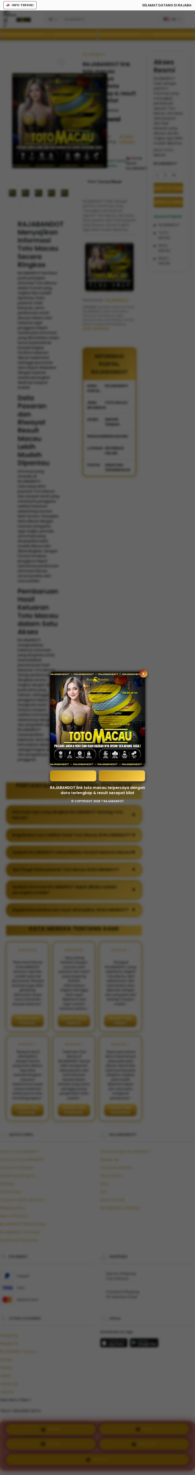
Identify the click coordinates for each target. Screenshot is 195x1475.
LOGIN (122, 776)
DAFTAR (73, 776)
